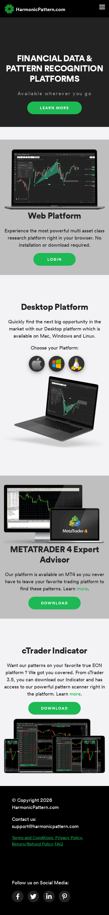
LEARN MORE (54, 108)
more (82, 588)
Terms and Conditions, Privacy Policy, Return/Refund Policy (47, 840)
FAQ (58, 843)
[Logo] (9, 8)
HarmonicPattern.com (40, 9)
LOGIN (54, 259)
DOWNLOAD (54, 603)
